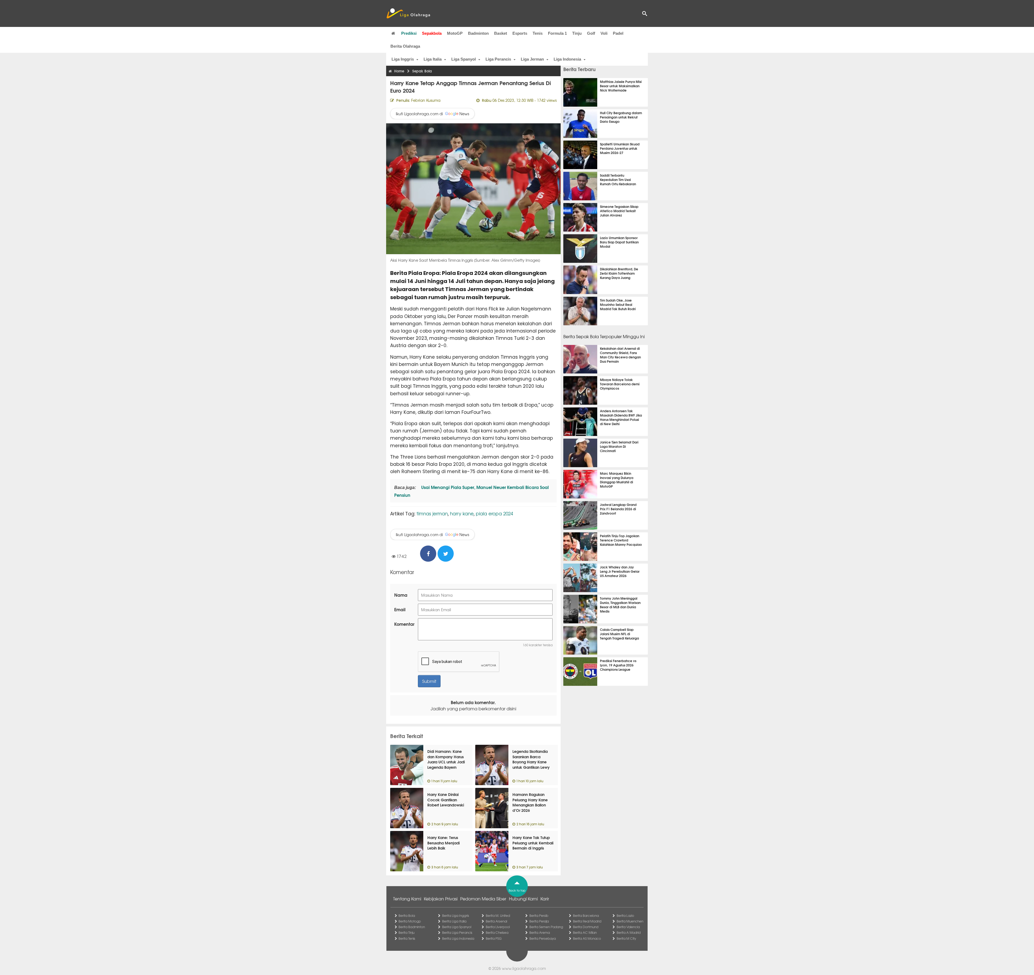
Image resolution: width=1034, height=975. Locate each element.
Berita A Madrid (629, 932)
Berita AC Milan (585, 932)
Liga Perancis (498, 59)
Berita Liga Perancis (457, 932)
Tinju (577, 33)
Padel (618, 33)
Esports (519, 33)
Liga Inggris (403, 59)
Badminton (478, 33)
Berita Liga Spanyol (456, 926)
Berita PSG (494, 938)
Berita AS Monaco (587, 938)
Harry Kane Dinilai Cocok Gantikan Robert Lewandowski (445, 799)
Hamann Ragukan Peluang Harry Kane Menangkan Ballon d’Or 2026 (530, 802)
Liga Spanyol (463, 59)
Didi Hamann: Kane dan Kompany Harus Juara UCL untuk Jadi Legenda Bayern (446, 759)
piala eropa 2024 (494, 513)
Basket (500, 33)
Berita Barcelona (586, 915)
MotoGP (455, 33)
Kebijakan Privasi (440, 898)
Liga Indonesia (567, 59)
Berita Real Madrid (587, 921)
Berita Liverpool (498, 926)
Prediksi (409, 33)
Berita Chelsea (497, 932)
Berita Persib (538, 915)
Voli (603, 33)
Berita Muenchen (630, 921)
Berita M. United (498, 915)
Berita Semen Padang (546, 926)
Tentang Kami (407, 898)
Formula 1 (557, 33)
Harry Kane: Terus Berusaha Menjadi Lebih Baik (443, 842)
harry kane (462, 513)
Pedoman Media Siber (483, 898)
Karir (544, 898)
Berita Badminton (412, 926)
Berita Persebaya (542, 938)
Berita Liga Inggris (455, 915)
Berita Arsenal (496, 921)
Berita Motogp (410, 921)
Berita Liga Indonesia (458, 938)
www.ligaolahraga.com (524, 968)
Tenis (538, 33)
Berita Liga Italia (454, 921)
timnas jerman (432, 513)
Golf (591, 33)
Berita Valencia (628, 926)
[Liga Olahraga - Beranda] (408, 13)
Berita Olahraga (405, 46)
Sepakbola (432, 33)
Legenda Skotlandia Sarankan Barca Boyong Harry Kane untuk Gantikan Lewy (531, 759)
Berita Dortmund (585, 926)
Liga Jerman (532, 59)
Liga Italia (433, 59)
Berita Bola (407, 915)
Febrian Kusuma (426, 100)
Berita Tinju (406, 932)
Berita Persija (539, 921)
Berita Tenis (407, 938)
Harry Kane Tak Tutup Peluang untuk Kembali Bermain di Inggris (532, 842)
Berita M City (626, 938)
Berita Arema (539, 932)
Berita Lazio (625, 915)
